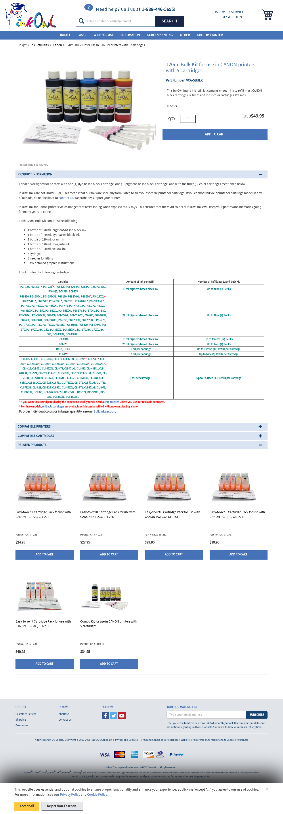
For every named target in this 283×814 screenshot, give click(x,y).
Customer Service (25, 714)
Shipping (20, 720)
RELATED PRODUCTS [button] (32, 445)
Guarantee (21, 725)
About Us (64, 714)
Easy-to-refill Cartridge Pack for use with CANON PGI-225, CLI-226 (108, 514)
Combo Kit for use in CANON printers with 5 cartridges (108, 623)
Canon (57, 45)
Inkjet (65, 35)
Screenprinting (160, 35)
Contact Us (65, 720)
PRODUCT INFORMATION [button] (35, 174)
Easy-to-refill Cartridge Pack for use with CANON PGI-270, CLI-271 (237, 514)
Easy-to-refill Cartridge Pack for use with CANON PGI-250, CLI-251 (172, 514)
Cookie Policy (97, 794)
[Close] (267, 790)
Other (185, 35)
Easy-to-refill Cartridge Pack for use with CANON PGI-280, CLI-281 (43, 623)
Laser (82, 35)
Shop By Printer (210, 35)
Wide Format (103, 35)
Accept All (27, 806)
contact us (66, 198)
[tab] (141, 174)
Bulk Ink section (104, 411)
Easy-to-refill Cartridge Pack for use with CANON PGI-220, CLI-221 (43, 514)
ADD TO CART (215, 134)
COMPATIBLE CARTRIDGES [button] (36, 436)
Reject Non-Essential (62, 806)
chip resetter (111, 402)
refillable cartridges (53, 407)
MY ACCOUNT (233, 17)
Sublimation (130, 35)
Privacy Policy (70, 794)
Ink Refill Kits (40, 45)
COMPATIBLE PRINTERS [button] (34, 426)
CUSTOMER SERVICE (228, 11)
